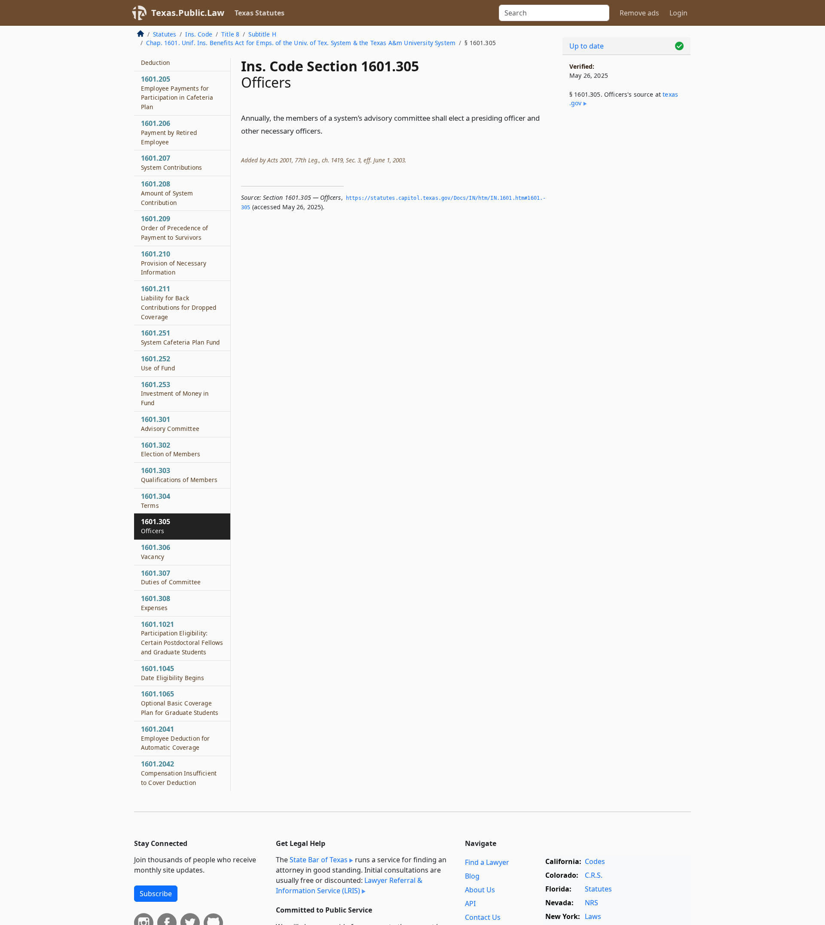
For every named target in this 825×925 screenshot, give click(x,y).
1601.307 (171, 577)
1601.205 (177, 92)
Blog (472, 876)
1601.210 (174, 263)
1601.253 (175, 393)
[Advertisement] (626, 256)
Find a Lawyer (487, 862)
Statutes (164, 34)
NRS (591, 902)
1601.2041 (175, 738)
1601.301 (170, 424)
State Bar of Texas (319, 859)
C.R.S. (593, 875)
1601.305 (155, 526)
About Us (480, 889)
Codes (595, 861)
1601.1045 (172, 673)
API (470, 903)
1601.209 (174, 227)
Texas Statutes (259, 13)
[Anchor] (327, 130)
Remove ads (639, 13)
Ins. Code (198, 34)
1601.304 (155, 501)
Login (678, 13)
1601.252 (158, 363)
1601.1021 (182, 638)
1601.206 (169, 132)
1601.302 (170, 449)
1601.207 (171, 162)
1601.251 (180, 337)
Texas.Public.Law (187, 12)
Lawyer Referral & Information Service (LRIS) (349, 885)
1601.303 (179, 475)
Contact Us (483, 917)
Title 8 (230, 34)
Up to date (586, 46)
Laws (593, 916)
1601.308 (155, 603)
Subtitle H (262, 34)
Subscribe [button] (156, 893)
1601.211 (178, 302)
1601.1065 (179, 703)
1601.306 (155, 552)
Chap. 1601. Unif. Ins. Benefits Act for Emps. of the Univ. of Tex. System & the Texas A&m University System (300, 43)
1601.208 (167, 193)
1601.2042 (179, 773)
